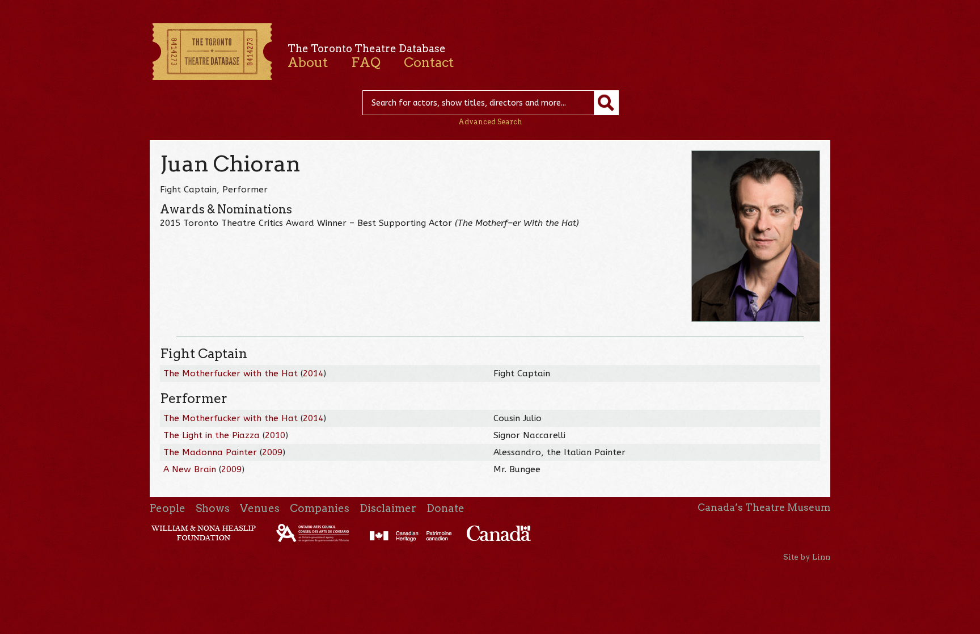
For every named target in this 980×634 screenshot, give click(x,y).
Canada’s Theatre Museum (764, 507)
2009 (272, 452)
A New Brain (189, 469)
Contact (429, 62)
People (167, 508)
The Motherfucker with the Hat (230, 373)
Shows (213, 508)
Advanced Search (490, 121)
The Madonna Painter (210, 452)
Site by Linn (806, 556)
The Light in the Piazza (211, 435)
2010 (275, 435)
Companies (319, 508)
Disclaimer (388, 508)
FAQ (366, 62)
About (308, 62)
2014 (313, 373)
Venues (260, 508)
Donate (445, 508)
